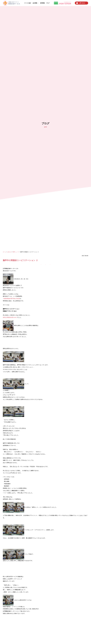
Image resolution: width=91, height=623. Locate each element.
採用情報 (42, 3)
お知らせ (9, 251)
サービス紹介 (27, 3)
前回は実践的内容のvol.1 (10, 317)
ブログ (48, 3)
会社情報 (35, 3)
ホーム (4, 251)
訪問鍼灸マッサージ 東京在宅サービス (11, 3)
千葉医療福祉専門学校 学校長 (11, 298)
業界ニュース (16, 251)
